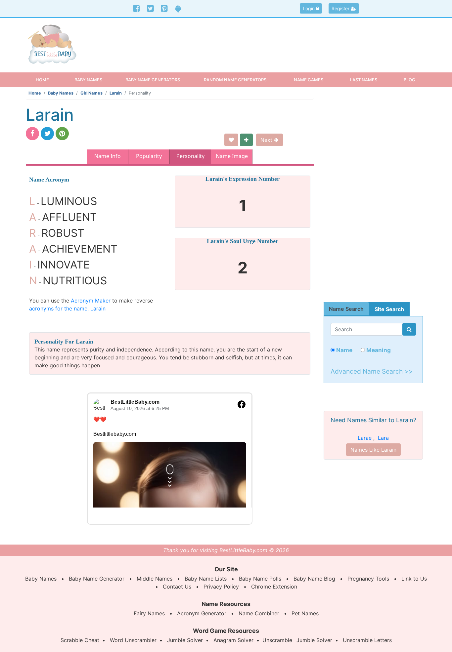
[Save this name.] (231, 140)
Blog (409, 79)
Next (267, 140)
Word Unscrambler (133, 640)
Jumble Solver (185, 640)
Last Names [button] (363, 79)
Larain (116, 93)
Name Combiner (259, 613)
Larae (365, 437)
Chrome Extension (274, 586)
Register (341, 8)
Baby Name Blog (314, 578)
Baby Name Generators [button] (152, 79)
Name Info (107, 156)
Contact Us (177, 586)
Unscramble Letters (367, 640)
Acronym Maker (91, 300)
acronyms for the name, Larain (67, 308)
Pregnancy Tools (368, 578)
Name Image (232, 156)
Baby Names (60, 93)
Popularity (149, 156)
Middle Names (154, 578)
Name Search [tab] (346, 309)
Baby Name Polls (260, 578)
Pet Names (305, 613)
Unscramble (277, 640)
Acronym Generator (201, 613)
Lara (383, 437)
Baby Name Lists (206, 578)
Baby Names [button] (88, 79)
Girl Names (91, 93)
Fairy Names (149, 613)
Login (309, 8)
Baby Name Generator (96, 578)
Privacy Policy (221, 586)
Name (343, 349)
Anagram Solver (233, 640)
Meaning (378, 349)
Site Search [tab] (389, 309)
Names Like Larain (373, 449)
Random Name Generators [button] (235, 79)
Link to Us (414, 578)
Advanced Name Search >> (372, 371)
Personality (190, 156)
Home (48, 79)
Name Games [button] (308, 79)
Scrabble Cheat (80, 640)
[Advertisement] (277, 39)
